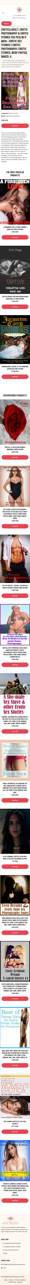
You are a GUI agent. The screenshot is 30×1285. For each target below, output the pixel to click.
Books (11, 113)
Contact (6, 23)
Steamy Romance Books (11, 1250)
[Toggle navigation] (3, 12)
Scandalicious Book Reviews (12, 1243)
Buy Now (15, 126)
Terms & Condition (20, 1280)
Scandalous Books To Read (12, 1247)
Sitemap (19, 1282)
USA (4, 2)
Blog (5, 1253)
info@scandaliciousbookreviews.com (19, 2)
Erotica (16, 113)
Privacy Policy (12, 1282)
